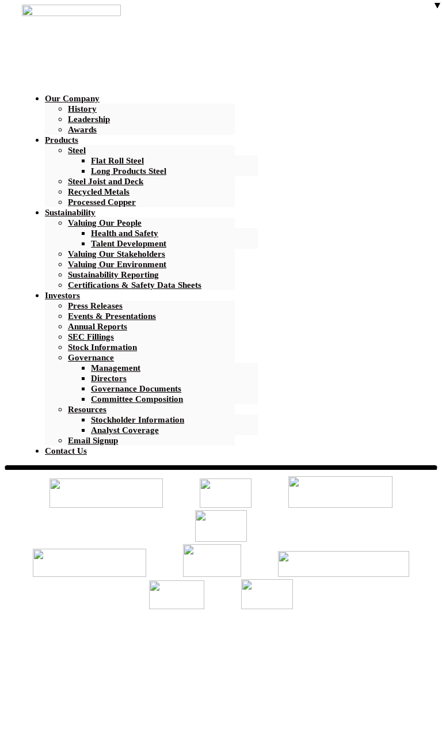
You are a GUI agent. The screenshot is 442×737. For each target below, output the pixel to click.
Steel (77, 150)
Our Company (72, 98)
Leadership (89, 119)
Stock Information (102, 347)
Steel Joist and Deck (105, 181)
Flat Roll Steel (117, 160)
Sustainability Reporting (113, 274)
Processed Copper (102, 202)
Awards (82, 129)
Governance (91, 357)
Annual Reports (97, 326)
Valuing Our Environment (117, 264)
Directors (109, 378)
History (82, 108)
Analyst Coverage (125, 430)
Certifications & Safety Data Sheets (134, 285)
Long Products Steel (128, 171)
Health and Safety (124, 233)
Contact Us (66, 450)
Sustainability (70, 212)
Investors (62, 295)
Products (61, 140)
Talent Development (128, 243)
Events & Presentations (112, 316)
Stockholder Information (137, 419)
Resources (87, 409)
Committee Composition (137, 399)
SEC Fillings (91, 336)
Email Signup (93, 440)
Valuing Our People (105, 222)
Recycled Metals (98, 191)
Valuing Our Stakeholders (116, 254)
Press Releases (95, 305)
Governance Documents (136, 388)
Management (115, 368)
